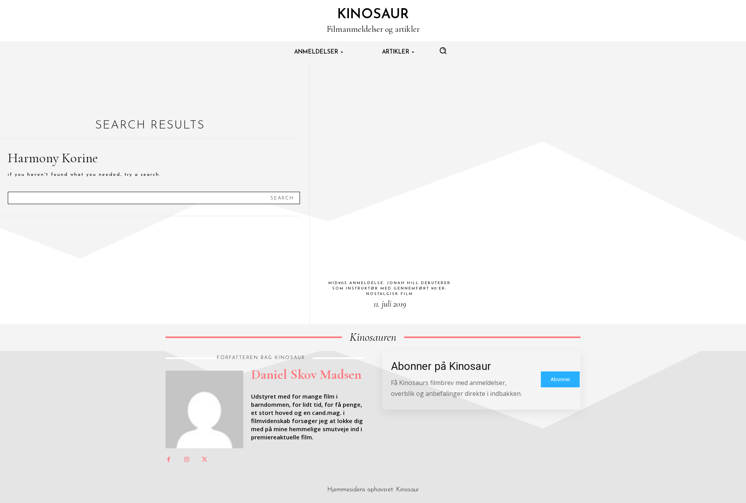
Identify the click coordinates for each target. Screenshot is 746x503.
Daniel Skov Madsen (306, 374)
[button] (443, 50)
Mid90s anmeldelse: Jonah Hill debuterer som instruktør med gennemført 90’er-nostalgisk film (389, 288)
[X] (204, 460)
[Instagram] (186, 460)
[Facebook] (169, 460)
